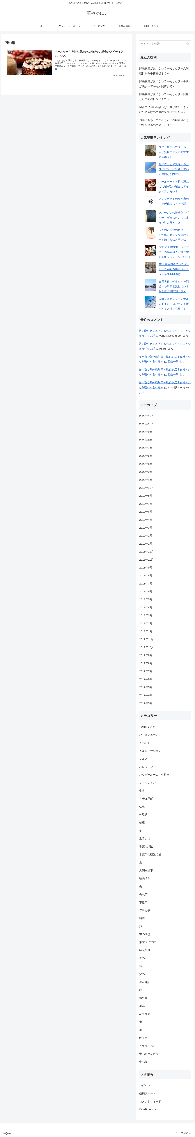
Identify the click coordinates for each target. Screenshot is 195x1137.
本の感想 (144, 934)
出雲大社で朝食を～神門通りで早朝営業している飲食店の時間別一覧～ (174, 286)
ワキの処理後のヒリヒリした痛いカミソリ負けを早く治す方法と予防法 (174, 234)
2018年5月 (145, 599)
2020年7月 (145, 447)
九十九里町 (146, 798)
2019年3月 (145, 527)
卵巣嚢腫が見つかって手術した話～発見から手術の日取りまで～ (164, 97)
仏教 (142, 806)
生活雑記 (144, 982)
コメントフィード (150, 1101)
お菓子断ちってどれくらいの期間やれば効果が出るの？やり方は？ (164, 123)
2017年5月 (145, 687)
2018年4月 (145, 607)
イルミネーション (150, 750)
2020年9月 (145, 431)
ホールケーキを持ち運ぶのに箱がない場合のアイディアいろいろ (174, 186)
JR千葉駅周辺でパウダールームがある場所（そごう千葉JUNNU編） (174, 269)
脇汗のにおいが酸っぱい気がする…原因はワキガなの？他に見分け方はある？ (164, 110)
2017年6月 (145, 679)
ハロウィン (146, 766)
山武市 (143, 894)
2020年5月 (145, 463)
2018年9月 (145, 567)
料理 (142, 918)
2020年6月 (145, 455)
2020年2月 (145, 471)
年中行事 (144, 910)
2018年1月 (145, 631)
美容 (142, 1006)
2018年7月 (145, 583)
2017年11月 (146, 639)
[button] (187, 43)
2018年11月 (146, 559)
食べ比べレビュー (150, 1053)
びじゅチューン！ (150, 734)
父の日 (143, 974)
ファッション (147, 782)
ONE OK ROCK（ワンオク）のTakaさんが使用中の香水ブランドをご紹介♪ (174, 252)
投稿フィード (147, 1093)
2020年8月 (145, 440)
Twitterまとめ (147, 726)
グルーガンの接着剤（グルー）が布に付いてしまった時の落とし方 (174, 217)
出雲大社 (144, 838)
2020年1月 (145, 479)
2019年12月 (146, 487)
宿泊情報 (144, 878)
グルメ (143, 758)
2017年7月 (145, 671)
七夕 (142, 790)
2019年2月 (145, 535)
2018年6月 (145, 591)
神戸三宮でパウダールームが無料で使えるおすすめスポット (174, 152)
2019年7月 (145, 503)
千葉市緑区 (146, 846)
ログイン (144, 1085)
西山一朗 (173, 361)
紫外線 (143, 998)
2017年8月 (145, 663)
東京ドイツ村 (147, 942)
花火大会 (144, 1014)
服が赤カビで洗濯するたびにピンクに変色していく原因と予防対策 (174, 169)
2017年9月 (145, 655)
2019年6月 (145, 511)
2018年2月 (145, 623)
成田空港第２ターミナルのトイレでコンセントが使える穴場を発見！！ (174, 303)
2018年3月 (145, 615)
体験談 (143, 814)
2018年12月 (146, 551)
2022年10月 (146, 415)
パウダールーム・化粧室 (154, 774)
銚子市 (143, 1037)
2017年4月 (145, 695)
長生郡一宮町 (147, 1045)
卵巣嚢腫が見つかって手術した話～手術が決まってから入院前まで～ (164, 84)
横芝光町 (144, 950)
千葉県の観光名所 (150, 854)
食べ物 (143, 1061)
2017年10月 (146, 647)
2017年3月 (145, 703)
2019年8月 (145, 495)
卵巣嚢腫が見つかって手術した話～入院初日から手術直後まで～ (164, 71)
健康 (142, 822)
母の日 (143, 958)
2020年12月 (146, 424)
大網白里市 (146, 870)
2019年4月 (145, 519)
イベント (144, 742)
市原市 (143, 902)
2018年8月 (145, 575)
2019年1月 (145, 543)
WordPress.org (148, 1109)
